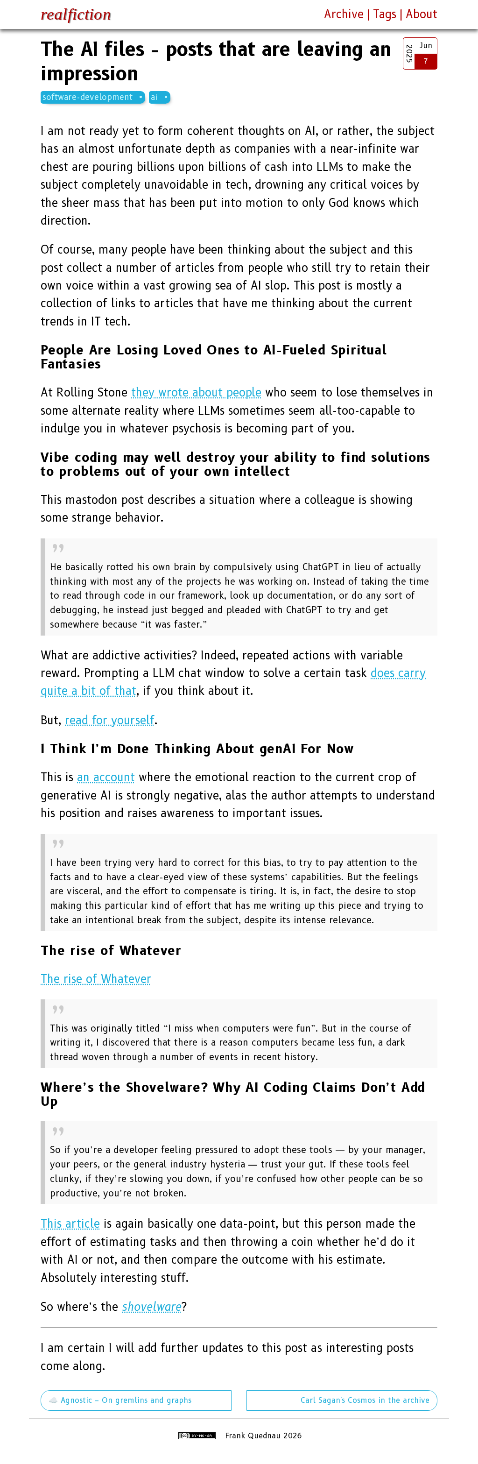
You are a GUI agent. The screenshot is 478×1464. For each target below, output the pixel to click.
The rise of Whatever (96, 979)
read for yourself (110, 720)
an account (106, 777)
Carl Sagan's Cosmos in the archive (365, 1400)
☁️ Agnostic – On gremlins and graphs (120, 1400)
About (421, 14)
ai (154, 97)
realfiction (76, 14)
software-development (87, 97)
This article (70, 1224)
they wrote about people (196, 392)
